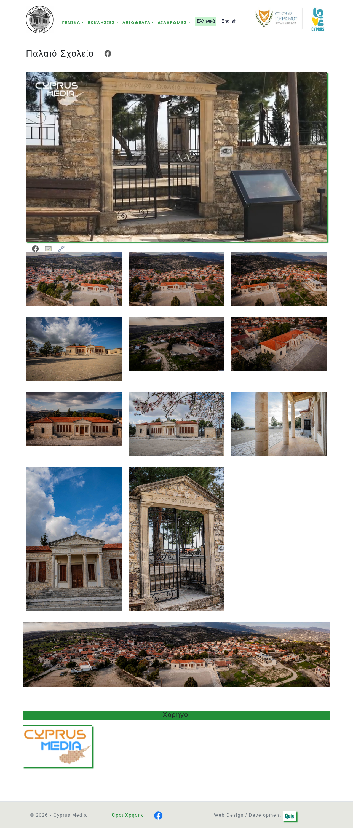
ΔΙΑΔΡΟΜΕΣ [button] (172, 22)
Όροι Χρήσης (128, 815)
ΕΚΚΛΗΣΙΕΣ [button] (101, 22)
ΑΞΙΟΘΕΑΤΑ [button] (136, 22)
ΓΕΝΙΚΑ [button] (71, 22)
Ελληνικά (205, 21)
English (228, 21)
